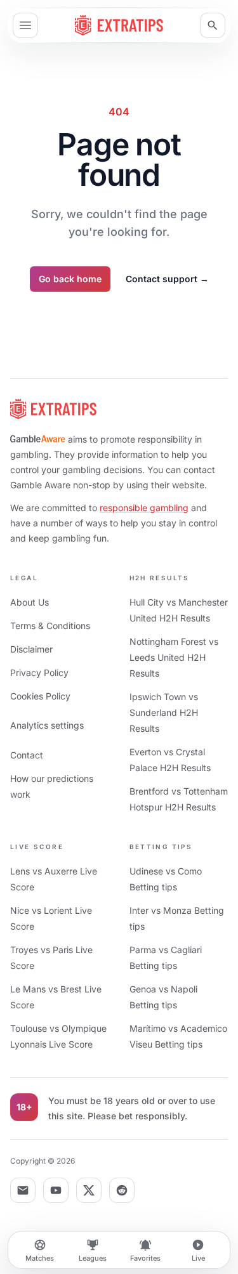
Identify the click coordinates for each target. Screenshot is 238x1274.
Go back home (70, 278)
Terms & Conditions (50, 625)
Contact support (167, 278)
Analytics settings (47, 725)
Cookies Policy (40, 696)
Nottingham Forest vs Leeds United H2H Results (173, 657)
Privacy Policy (39, 672)
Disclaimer (31, 649)
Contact (26, 755)
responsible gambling (144, 507)
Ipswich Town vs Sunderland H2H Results (163, 712)
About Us (29, 602)
